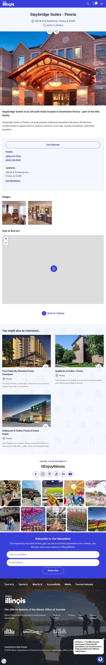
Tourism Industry (84, 584)
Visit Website (53, 145)
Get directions (13, 181)
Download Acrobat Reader (15, 647)
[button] (54, 268)
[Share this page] (56, 31)
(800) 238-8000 (13, 160)
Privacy (71, 615)
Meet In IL (38, 584)
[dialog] (3, 661)
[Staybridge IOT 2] (14, 213)
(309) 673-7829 (13, 156)
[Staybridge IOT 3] (40, 213)
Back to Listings (55, 313)
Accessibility (53, 584)
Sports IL (23, 584)
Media (68, 584)
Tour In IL (9, 584)
